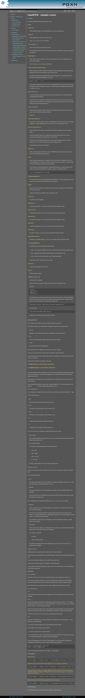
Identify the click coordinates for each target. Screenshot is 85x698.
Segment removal (16, 25)
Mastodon (13, 696)
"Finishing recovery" (37, 64)
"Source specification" (37, 40)
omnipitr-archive (53, 566)
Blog (10, 696)
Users (65, 11)
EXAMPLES (14, 32)
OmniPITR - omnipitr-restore (16, 16)
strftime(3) (54, 160)
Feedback (74, 696)
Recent (73, 11)
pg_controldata (16, 30)
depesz (12, 11)
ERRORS (13, 28)
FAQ (66, 696)
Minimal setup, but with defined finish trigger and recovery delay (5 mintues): (19, 38)
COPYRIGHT (14, 60)
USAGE (13, 18)
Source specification (17, 22)
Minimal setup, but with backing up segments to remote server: (19, 56)
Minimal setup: (16, 34)
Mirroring (69, 696)
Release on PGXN (19, 696)
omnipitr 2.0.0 (21, 11)
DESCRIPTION (14, 20)
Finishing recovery (16, 24)
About (63, 696)
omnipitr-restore (32, 11)
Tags (69, 11)
